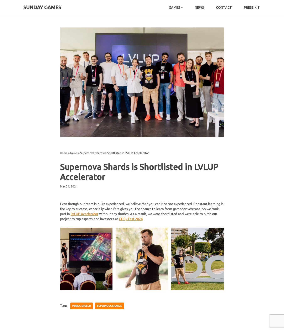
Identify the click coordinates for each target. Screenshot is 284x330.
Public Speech (81, 305)
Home (64, 153)
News (74, 153)
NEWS (199, 7)
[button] (182, 7)
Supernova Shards (109, 305)
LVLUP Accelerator (84, 214)
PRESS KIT (252, 7)
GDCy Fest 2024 (131, 219)
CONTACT (224, 7)
